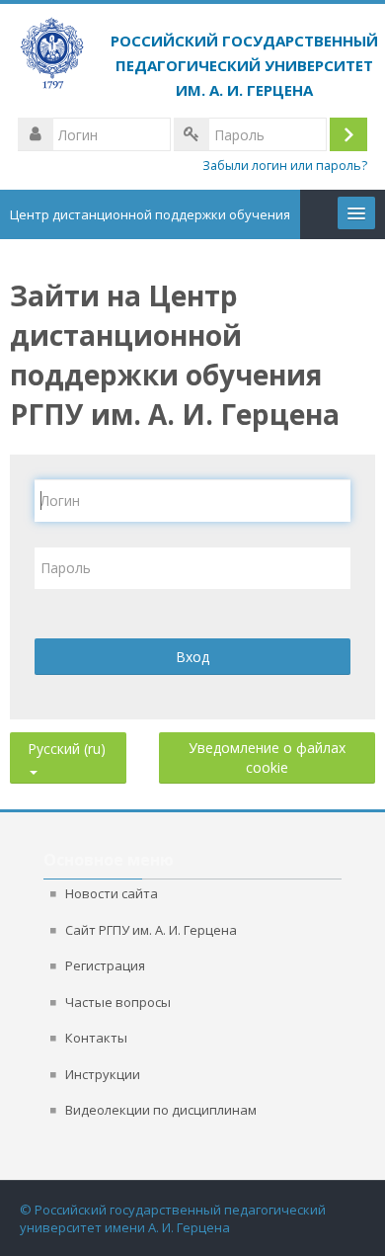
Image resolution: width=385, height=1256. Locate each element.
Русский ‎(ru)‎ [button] (67, 744)
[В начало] (192, 59)
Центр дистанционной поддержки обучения (150, 214)
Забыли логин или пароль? (284, 165)
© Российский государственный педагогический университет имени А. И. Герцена (173, 1218)
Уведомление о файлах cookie (267, 757)
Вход (192, 656)
